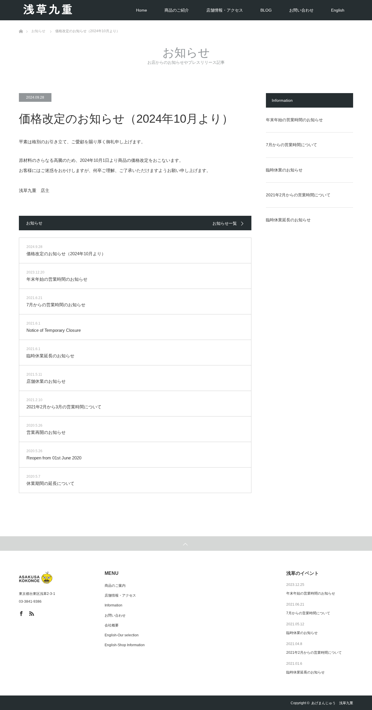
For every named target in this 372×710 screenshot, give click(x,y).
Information (113, 605)
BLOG (266, 10)
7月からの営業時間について (291, 144)
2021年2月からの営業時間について (298, 195)
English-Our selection (122, 635)
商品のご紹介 (176, 10)
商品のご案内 (115, 586)
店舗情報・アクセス (224, 10)
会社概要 (112, 625)
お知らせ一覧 (224, 223)
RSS (30, 612)
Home (141, 10)
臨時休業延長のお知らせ (288, 220)
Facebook (20, 612)
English (337, 10)
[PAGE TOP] (186, 543)
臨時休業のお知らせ (284, 170)
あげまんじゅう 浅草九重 (332, 703)
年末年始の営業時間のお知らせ (294, 119)
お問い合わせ (301, 10)
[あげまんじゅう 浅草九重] (53, 577)
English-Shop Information (125, 645)
